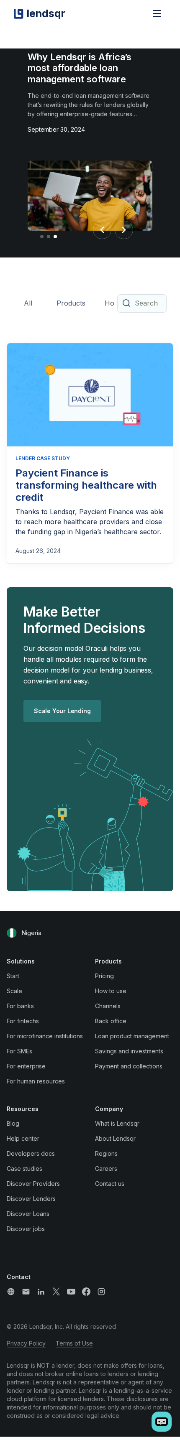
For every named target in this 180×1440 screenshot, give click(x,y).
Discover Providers (33, 1183)
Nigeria (31, 932)
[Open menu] (157, 13)
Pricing (104, 975)
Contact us (109, 1183)
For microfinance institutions (45, 1036)
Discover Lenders (31, 1198)
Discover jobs (26, 1228)
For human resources (36, 1081)
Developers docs (31, 1153)
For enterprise (26, 1066)
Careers (106, 1168)
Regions (106, 1153)
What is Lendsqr (117, 1123)
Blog (13, 1123)
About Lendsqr (115, 1138)
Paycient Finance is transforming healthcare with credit (86, 485)
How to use (110, 990)
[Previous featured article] (102, 230)
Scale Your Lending (62, 710)
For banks (20, 1005)
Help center (23, 1138)
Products (71, 303)
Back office (110, 1021)
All (28, 303)
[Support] (11, 1291)
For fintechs (23, 1021)
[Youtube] (71, 1291)
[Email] (26, 1291)
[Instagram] (101, 1291)
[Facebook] (86, 1291)
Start (13, 975)
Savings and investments (129, 1051)
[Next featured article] (124, 230)
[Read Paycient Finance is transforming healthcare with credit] (90, 395)
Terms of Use (74, 1343)
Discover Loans (28, 1213)
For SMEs (19, 1051)
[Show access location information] (12, 933)
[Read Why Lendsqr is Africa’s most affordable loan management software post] (90, 197)
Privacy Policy (26, 1343)
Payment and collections (128, 1066)
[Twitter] (56, 1291)
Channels (108, 1005)
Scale (14, 990)
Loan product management (132, 1036)
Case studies (24, 1168)
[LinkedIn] (41, 1291)
